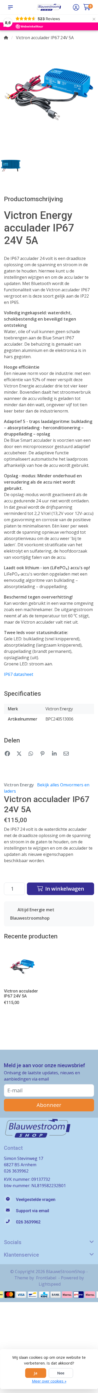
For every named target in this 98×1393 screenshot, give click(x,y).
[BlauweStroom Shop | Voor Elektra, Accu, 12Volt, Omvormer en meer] (49, 7)
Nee (60, 1373)
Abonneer (49, 1104)
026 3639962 (16, 1171)
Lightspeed (50, 1284)
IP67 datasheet (18, 674)
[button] (11, 7)
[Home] (6, 37)
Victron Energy (19, 785)
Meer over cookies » (49, 1381)
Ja (35, 1373)
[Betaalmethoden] (9, 1294)
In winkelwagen (64, 888)
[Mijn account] (76, 8)
